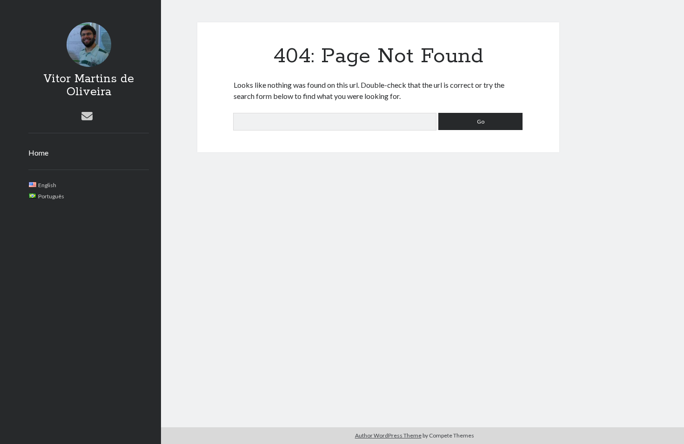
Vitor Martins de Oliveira (88, 85)
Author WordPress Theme (388, 435)
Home (38, 152)
